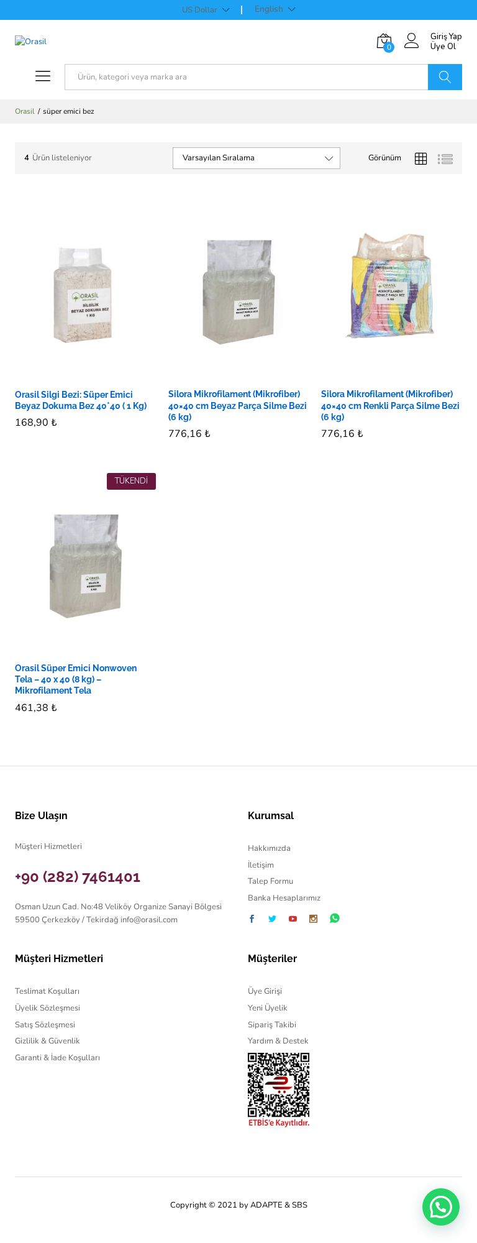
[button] (70, 374)
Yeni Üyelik (268, 1008)
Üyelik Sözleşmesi (47, 1008)
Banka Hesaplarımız (284, 898)
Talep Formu (270, 881)
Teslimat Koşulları (47, 991)
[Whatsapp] (335, 919)
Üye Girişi (265, 991)
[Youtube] (293, 920)
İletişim (261, 865)
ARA (445, 77)
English (269, 9)
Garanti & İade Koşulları (57, 1057)
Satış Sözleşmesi (45, 1024)
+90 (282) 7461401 (77, 877)
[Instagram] (313, 920)
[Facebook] (252, 920)
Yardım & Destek (278, 1041)
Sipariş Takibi (272, 1024)
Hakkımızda (269, 848)
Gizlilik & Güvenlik (47, 1041)
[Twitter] (272, 920)
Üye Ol (443, 47)
